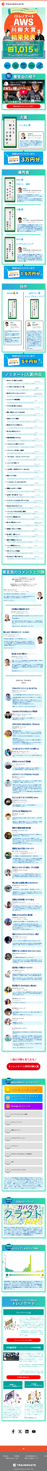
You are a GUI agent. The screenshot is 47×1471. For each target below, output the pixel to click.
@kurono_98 (22, 1008)
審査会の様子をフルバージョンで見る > (23, 106)
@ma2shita (24, 1028)
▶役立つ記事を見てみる (31, 1417)
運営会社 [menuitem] (5, 1456)
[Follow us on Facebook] (13, 1431)
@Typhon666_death (23, 830)
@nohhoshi (21, 764)
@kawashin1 (23, 953)
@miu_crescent (23, 936)
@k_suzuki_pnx (23, 885)
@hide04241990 (23, 800)
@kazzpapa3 (22, 902)
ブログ (26, 611)
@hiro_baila (22, 998)
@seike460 (21, 814)
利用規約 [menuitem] (16, 1456)
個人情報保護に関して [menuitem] (32, 1456)
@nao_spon (23, 727)
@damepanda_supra (24, 751)
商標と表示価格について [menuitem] (31, 1458)
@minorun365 (27, 714)
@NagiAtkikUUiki (23, 851)
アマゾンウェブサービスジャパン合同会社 (10, 591)
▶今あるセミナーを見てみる (10, 1417)
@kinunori (21, 970)
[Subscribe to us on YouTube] (34, 1431)
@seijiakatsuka (22, 691)
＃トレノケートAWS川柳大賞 (23, 1066)
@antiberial (22, 777)
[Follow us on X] (20, 1431)
